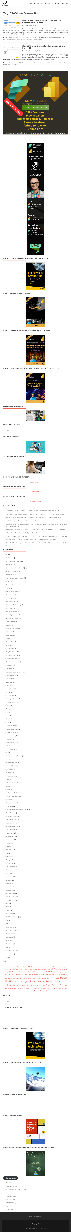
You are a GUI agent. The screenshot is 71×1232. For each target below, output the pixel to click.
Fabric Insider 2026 (12, 729)
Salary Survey (10, 876)
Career (8, 638)
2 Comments (15, 64)
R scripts (8, 860)
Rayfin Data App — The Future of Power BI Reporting (22, 520)
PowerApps (9, 833)
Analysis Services (25, 62)
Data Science (10, 668)
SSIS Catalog (10, 913)
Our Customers (10, 1199)
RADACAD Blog (11, 1203)
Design (8, 705)
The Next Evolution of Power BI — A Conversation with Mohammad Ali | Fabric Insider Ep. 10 (33, 517)
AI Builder (9, 558)
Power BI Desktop (41, 62)
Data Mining (10, 665)
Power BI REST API (11, 819)
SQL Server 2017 (11, 897)
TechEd (64, 988)
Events (8, 719)
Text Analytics (10, 927)
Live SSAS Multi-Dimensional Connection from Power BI (43, 47)
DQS (7, 712)
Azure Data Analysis (12, 591)
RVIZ (7, 873)
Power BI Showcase (12, 826)
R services (9, 863)
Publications (10, 840)
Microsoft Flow (10, 766)
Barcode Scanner (11, 621)
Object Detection (11, 782)
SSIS (7, 910)
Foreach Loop (20, 974)
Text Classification (11, 930)
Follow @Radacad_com (35, 482)
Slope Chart (9, 886)
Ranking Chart (10, 866)
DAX (7, 692)
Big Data (8, 625)
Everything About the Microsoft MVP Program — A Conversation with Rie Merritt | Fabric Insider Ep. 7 (36, 536)
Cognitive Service (11, 652)
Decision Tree (10, 695)
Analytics (9, 564)
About (58, 3)
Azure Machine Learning (13, 605)
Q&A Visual (9, 850)
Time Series (9, 937)
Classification (10, 648)
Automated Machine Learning (15, 578)
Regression (9, 870)
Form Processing (11, 735)
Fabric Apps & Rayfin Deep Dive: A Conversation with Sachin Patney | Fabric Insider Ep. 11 (33, 510)
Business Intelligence (12, 628)
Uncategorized (10, 950)
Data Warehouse (11, 675)
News (8, 779)
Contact (66, 3)
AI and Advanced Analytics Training (16, 1189)
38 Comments (38, 39)
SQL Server (9, 890)
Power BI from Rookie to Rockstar (24, 37)
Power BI (11, 37)
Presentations (10, 836)
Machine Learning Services (14, 756)
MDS (7, 759)
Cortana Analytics (11, 658)
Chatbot (8, 645)
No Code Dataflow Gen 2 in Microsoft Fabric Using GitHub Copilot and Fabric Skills (31, 539)
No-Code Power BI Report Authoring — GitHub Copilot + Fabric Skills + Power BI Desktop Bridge (35, 514)
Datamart (9, 685)
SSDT (7, 907)
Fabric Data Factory (12, 725)
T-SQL (8, 923)
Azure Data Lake (11, 598)
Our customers (11, 1178)
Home (30, 3)
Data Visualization (28, 972)
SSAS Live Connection (27, 39)
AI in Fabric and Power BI (13, 561)
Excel (7, 722)
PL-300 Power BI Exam (13, 796)
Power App (9, 799)
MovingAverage (11, 776)
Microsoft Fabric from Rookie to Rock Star (17, 978)
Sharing (8, 883)
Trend (8, 947)
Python (8, 843)
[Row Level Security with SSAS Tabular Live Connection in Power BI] (12, 24)
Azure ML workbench (12, 611)
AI (7, 554)
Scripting (8, 880)
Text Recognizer (10, 933)
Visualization (10, 954)
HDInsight (9, 739)
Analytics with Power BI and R (15, 568)
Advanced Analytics (10, 967)
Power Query (10, 829)
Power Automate (11, 803)
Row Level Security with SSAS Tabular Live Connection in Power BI (41, 22)
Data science (16, 972)
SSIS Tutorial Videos (12, 917)
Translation (9, 944)
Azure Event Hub (11, 601)
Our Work (9, 1206)
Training (8, 940)
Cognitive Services (11, 655)
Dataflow (9, 682)
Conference (49, 969)
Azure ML (9, 608)
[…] (23, 34)
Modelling (9, 772)
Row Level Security (11, 39)
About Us (9, 1182)
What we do (39, 3)
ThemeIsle (42, 1228)
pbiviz (8, 789)
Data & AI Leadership (12, 662)
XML (7, 957)
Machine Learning (37, 974)
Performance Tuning (12, 793)
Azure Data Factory (12, 595)
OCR (7, 786)
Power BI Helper (11, 813)
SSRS (7, 920)
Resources (50, 3)
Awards (8, 584)
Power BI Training (11, 1186)
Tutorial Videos (28, 991)
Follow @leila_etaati (35, 501)
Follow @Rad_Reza (35, 491)
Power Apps (54, 978)
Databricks (9, 678)
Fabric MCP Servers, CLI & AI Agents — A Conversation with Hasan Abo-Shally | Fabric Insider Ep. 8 (35, 529)
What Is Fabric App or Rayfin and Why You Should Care (22, 533)
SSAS (35, 37)
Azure (8, 588)
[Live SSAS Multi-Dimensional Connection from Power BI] (12, 51)
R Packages (9, 856)
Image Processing (11, 742)
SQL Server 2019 (11, 900)
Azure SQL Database (12, 615)
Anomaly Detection (12, 571)
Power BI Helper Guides (13, 816)
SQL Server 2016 (11, 893)
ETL (7, 715)
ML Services (9, 769)
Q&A (7, 846)
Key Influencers (10, 749)
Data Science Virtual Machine (15, 672)
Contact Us (9, 1209)
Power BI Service (11, 823)
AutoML (8, 581)
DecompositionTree (12, 702)
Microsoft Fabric (11, 762)
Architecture (10, 574)
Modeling (45, 978)
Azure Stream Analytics (13, 618)
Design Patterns (11, 709)
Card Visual (9, 635)
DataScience (10, 689)
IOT (7, 746)
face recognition (11, 732)
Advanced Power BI (25, 967)
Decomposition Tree (12, 699)
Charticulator (10, 642)
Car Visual (9, 631)
